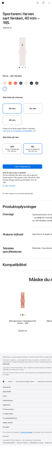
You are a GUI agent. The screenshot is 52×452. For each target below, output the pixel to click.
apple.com (6, 364)
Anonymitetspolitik (9, 443)
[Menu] (49, 3)
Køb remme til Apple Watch (25, 381)
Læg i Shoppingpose (22, 167)
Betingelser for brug (36, 443)
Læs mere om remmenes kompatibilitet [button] (18, 131)
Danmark (6, 436)
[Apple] (3, 381)
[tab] (19, 67)
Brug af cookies (22, 443)
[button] (37, 3)
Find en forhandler (26, 432)
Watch (10, 381)
